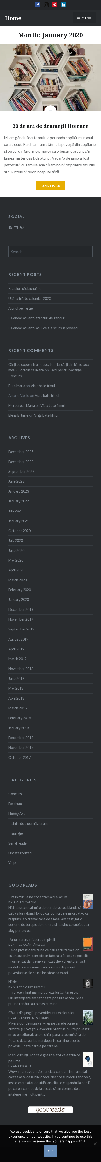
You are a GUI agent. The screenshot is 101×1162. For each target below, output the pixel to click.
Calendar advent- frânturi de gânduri (36, 318)
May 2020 (15, 560)
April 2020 (16, 570)
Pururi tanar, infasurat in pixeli (31, 939)
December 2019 (20, 610)
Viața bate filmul (43, 386)
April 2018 (16, 698)
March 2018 (17, 708)
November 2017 (20, 747)
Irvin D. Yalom (24, 902)
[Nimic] (88, 987)
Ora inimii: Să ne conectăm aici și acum (37, 897)
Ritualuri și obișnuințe (24, 288)
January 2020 (18, 599)
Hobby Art (16, 814)
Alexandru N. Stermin (31, 1018)
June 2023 (16, 481)
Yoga (12, 863)
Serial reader (18, 843)
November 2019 (20, 619)
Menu (86, 17)
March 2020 (17, 580)
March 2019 (17, 659)
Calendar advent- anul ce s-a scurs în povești (43, 328)
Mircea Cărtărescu (29, 944)
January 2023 (18, 491)
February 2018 (19, 718)
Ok (50, 1151)
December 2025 (20, 452)
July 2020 (15, 540)
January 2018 (18, 728)
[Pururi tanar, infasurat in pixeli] (88, 950)
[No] (94, 1143)
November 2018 (20, 669)
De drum (15, 804)
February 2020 (19, 590)
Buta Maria (16, 386)
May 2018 (15, 688)
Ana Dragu (22, 1066)
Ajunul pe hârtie (20, 308)
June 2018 (16, 678)
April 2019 (16, 649)
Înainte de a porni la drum (28, 823)
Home (13, 18)
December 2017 (20, 738)
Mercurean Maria (21, 405)
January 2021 (18, 521)
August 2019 (18, 639)
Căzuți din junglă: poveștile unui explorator (41, 1013)
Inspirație (15, 833)
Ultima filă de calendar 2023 (29, 298)
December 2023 (20, 462)
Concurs (15, 794)
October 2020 (19, 531)
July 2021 (15, 511)
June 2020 (16, 550)
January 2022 (18, 501)
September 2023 (21, 471)
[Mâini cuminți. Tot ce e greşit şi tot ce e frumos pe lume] (88, 1066)
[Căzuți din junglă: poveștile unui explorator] (88, 1023)
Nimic (12, 982)
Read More (50, 185)
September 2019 (21, 629)
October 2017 (19, 757)
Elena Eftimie (18, 415)
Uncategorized (20, 853)
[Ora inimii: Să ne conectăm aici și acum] (88, 907)
